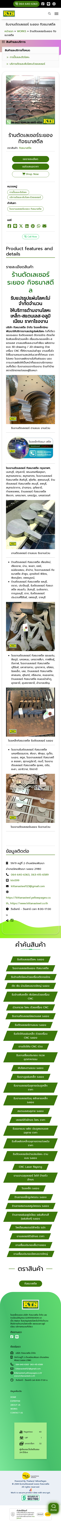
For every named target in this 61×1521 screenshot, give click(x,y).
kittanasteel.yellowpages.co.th (28, 1372)
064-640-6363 (20, 875)
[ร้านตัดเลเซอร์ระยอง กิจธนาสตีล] (30, 100)
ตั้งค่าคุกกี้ (40, 1514)
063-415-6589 (40, 875)
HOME (13, 1397)
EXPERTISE (15, 1401)
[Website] (54, 3)
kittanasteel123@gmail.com (28, 886)
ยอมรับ (48, 1514)
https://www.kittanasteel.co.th (29, 903)
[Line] (48, 3)
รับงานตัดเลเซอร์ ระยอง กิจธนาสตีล (34, 1484)
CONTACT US (16, 1412)
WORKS (13, 1408)
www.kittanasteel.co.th (24, 1375)
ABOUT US (15, 1404)
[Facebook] (42, 3)
